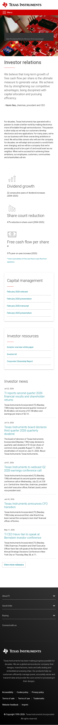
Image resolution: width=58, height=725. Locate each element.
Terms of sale (8, 698)
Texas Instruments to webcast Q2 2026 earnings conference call (25, 468)
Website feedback (10, 705)
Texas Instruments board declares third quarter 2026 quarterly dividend (25, 430)
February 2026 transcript (18, 306)
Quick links (7, 606)
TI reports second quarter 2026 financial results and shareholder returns (24, 396)
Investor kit (12, 354)
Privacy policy (38, 692)
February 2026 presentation (19, 299)
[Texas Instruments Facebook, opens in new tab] (13, 633)
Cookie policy (22, 692)
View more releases (14, 564)
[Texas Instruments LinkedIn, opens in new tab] (34, 633)
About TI (6, 596)
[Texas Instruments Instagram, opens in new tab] (4, 633)
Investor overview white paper (20, 347)
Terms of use (24, 698)
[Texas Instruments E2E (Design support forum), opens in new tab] (44, 633)
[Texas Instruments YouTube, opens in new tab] (54, 633)
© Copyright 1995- (14, 714)
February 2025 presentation (19, 313)
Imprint (25, 705)
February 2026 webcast (17, 292)
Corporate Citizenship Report (20, 361)
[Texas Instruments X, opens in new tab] (23, 633)
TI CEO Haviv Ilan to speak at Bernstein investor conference (22, 536)
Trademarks (38, 698)
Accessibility (7, 692)
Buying (5, 615)
